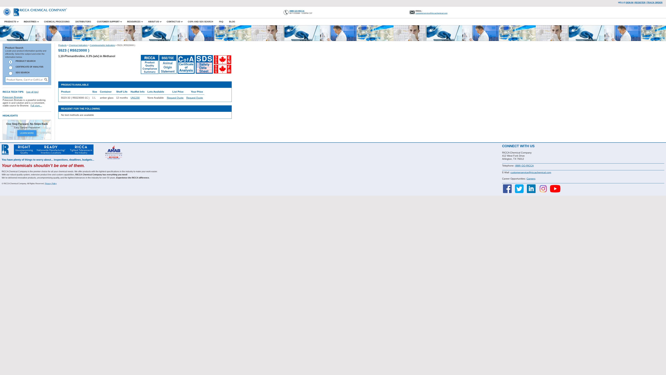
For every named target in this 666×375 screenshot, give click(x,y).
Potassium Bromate (13, 97)
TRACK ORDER (655, 2)
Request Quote (175, 97)
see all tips (32, 92)
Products (62, 45)
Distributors (83, 21)
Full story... (36, 105)
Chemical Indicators (78, 45)
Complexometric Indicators (102, 45)
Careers (531, 178)
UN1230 (135, 97)
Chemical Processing (57, 21)
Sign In (629, 2)
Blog (232, 21)
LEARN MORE (27, 133)
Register (640, 2)
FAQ (221, 21)
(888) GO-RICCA (296, 11)
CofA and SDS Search (200, 21)
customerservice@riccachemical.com (431, 13)
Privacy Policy (51, 183)
